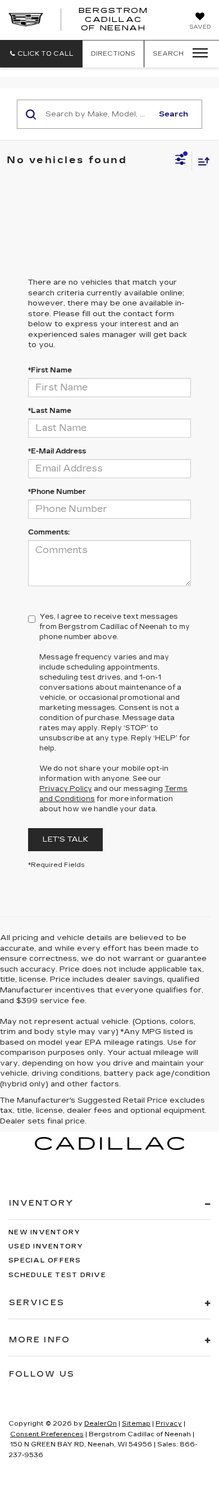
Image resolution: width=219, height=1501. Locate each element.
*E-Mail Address (57, 451)
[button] (41, 54)
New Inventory (44, 1232)
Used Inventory (46, 1246)
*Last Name (49, 411)
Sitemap (136, 1423)
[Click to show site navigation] (196, 53)
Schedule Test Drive (57, 1275)
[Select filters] (181, 161)
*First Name (50, 370)
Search (173, 114)
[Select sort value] (201, 161)
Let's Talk (65, 839)
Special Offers (44, 1260)
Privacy (169, 1423)
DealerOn (100, 1423)
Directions (113, 53)
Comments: (49, 532)
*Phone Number (57, 492)
